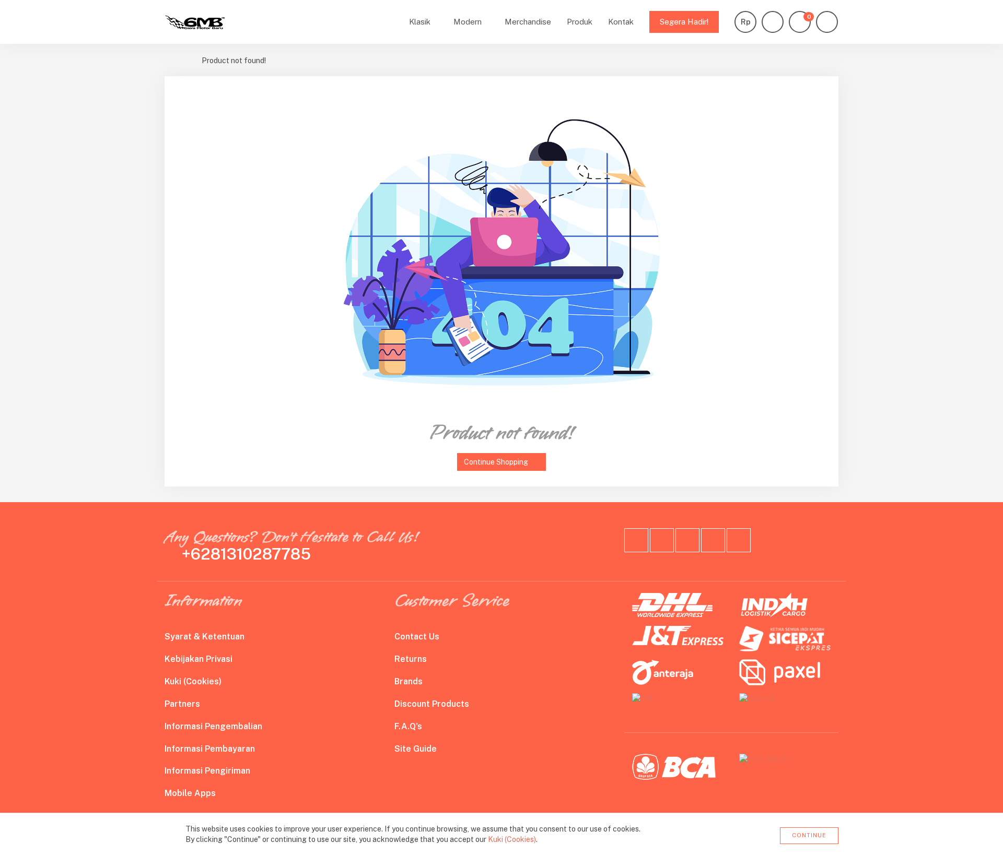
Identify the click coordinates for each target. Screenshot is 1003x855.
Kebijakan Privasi (198, 659)
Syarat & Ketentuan (204, 637)
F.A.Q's (408, 726)
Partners (182, 704)
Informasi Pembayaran (210, 749)
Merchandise (528, 21)
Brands (408, 681)
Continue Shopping (496, 462)
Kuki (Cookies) (193, 681)
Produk (579, 21)
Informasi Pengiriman (207, 771)
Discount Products (431, 704)
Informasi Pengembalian (213, 726)
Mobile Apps (190, 793)
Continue (809, 835)
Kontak (621, 21)
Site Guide (415, 749)
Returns (410, 659)
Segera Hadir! (684, 21)
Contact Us (416, 637)
